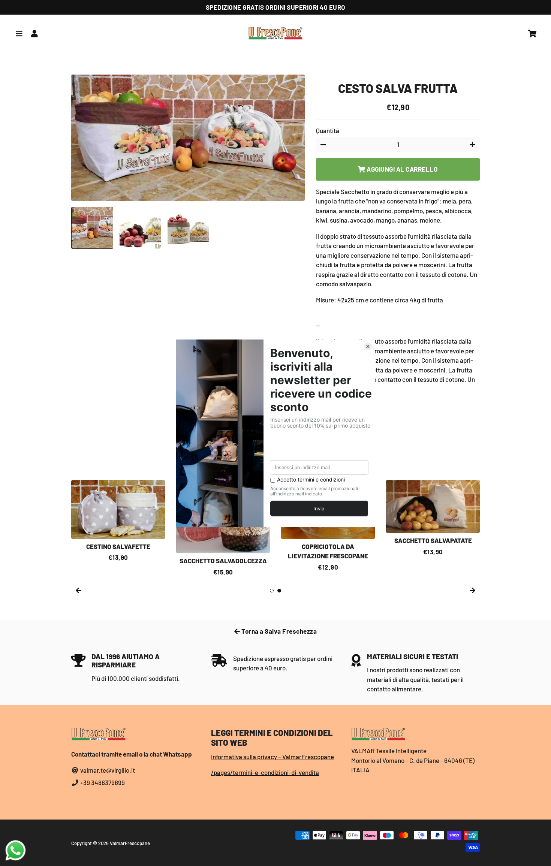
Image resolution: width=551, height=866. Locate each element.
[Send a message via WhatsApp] (15, 850)
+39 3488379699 (102, 782)
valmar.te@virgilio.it (107, 770)
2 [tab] (279, 590)
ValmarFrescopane (130, 843)
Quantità (327, 130)
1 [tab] (272, 590)
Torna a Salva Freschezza (278, 631)
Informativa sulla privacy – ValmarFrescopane (272, 756)
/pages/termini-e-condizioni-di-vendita (265, 772)
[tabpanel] (118, 521)
